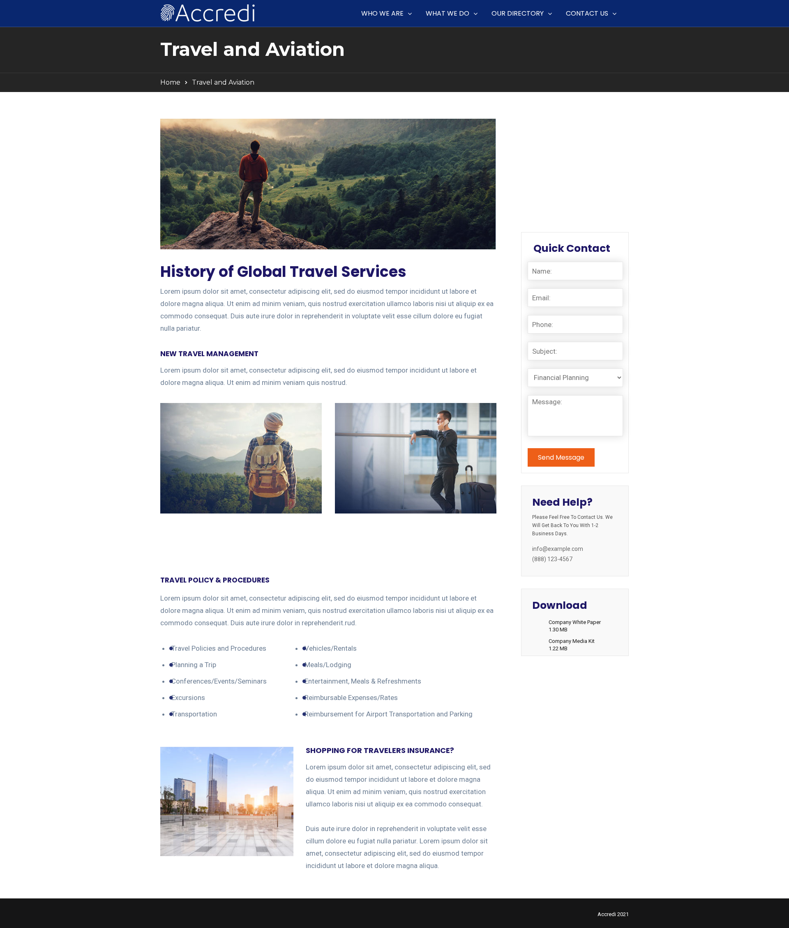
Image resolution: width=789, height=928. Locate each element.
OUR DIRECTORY (517, 13)
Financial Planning (558, 126)
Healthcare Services (562, 210)
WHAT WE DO (447, 13)
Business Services (559, 160)
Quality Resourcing (560, 177)
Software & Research (564, 143)
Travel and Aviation (560, 193)
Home (170, 82)
